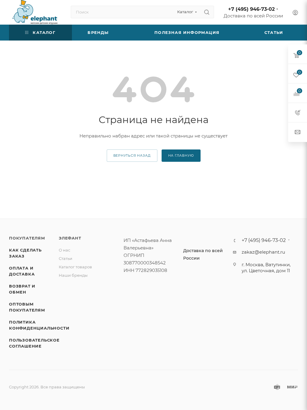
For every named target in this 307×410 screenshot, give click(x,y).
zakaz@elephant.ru (263, 252)
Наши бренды (73, 275)
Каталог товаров (75, 266)
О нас (64, 250)
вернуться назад (132, 155)
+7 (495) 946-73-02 (251, 9)
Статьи (65, 258)
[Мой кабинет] (295, 13)
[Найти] (206, 12)
